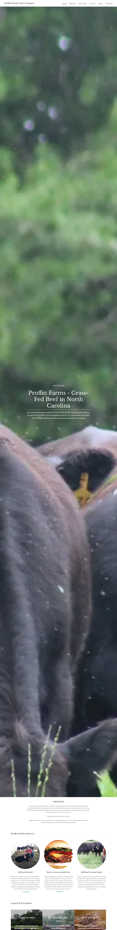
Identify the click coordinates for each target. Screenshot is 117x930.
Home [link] (64, 3)
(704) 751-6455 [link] (58, 385)
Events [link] (100, 3)
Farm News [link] (109, 3)
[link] (19, 3)
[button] (25, 891)
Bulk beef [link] (72, 3)
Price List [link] (92, 3)
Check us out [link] (82, 3)
